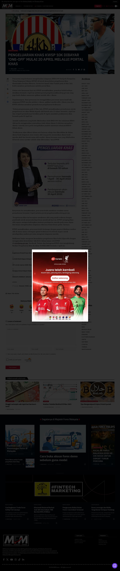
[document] (60, 285)
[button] (85, 252)
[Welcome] (114, 565)
